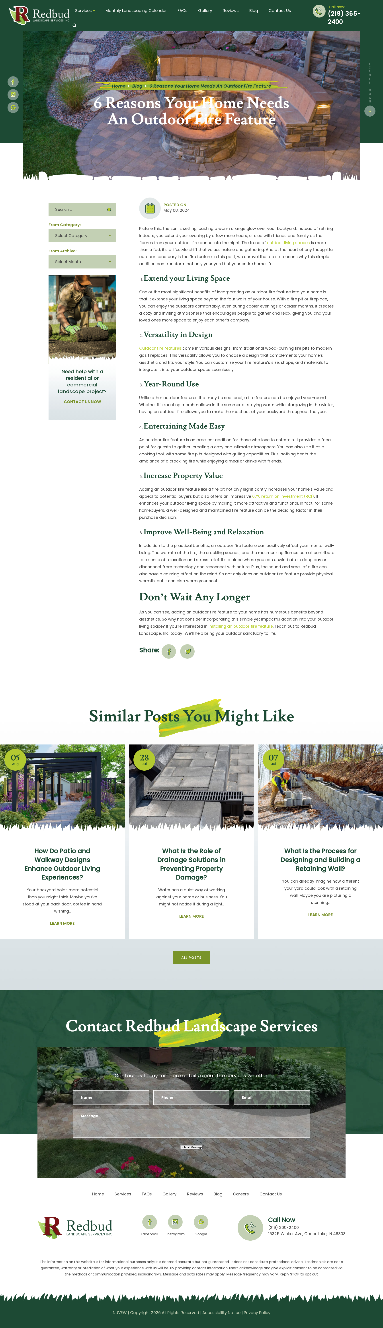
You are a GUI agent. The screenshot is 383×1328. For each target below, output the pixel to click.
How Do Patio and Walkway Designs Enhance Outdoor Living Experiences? (62, 864)
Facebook (149, 1234)
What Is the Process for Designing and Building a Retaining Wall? (320, 860)
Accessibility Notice (221, 1312)
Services (83, 10)
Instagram (13, 94)
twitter (187, 651)
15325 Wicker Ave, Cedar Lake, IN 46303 (307, 1233)
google (13, 107)
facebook (169, 651)
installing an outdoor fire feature (241, 626)
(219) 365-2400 (344, 18)
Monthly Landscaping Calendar (136, 10)
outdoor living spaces (288, 242)
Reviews (231, 10)
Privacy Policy (257, 1312)
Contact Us (280, 10)
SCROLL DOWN (370, 82)
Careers (241, 1194)
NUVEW (120, 1312)
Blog (253, 10)
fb (13, 81)
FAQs (183, 10)
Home (98, 1194)
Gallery (205, 10)
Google (201, 1234)
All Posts (191, 957)
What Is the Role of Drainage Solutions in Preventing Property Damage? (191, 864)
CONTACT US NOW (82, 402)
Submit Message (191, 1147)
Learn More (62, 923)
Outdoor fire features (160, 348)
